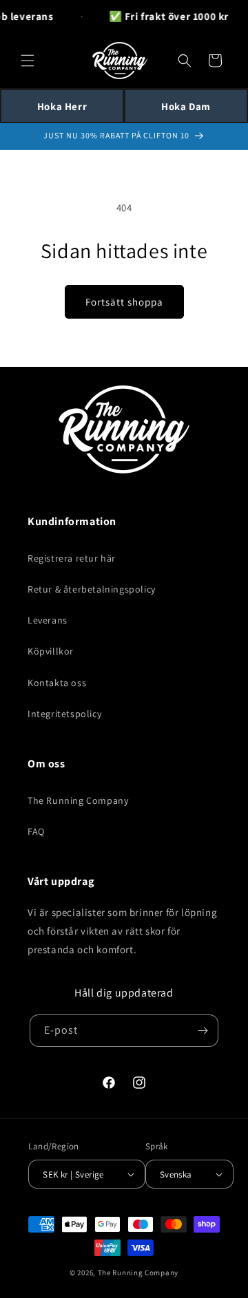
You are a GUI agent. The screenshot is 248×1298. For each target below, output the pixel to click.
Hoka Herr (62, 106)
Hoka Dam (186, 106)
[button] (27, 60)
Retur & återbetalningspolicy (92, 589)
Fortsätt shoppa (124, 301)
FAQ (36, 831)
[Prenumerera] (202, 1030)
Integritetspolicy (64, 713)
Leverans (48, 620)
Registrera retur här (72, 558)
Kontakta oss (57, 683)
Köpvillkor (51, 651)
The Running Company (78, 800)
